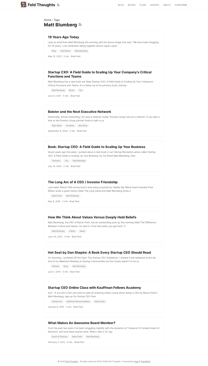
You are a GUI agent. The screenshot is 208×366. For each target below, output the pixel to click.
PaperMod (145, 361)
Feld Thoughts (41, 4)
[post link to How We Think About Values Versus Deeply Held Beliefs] (104, 226)
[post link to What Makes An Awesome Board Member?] (104, 332)
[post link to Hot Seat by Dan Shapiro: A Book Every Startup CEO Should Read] (104, 261)
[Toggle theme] (58, 5)
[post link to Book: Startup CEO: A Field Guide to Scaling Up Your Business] (104, 156)
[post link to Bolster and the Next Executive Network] (104, 121)
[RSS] (80, 24)
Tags (57, 19)
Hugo (136, 361)
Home (47, 19)
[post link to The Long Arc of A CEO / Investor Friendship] (104, 191)
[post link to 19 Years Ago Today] (104, 46)
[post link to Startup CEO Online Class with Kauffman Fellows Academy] (104, 297)
